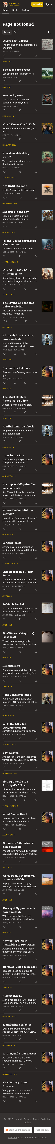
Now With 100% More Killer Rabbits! (16, 272)
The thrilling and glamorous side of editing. (19, 46)
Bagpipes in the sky (15, 211)
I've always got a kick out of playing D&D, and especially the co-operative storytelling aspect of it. (19, 700)
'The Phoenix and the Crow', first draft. (19, 130)
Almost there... (12, 995)
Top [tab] (15, 32)
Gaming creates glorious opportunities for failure (15, 217)
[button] (6, 10)
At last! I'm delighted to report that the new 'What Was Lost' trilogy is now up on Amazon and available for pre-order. (19, 950)
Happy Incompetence (16, 695)
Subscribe (37, 4)
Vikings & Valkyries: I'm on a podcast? (19, 486)
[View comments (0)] (15, 288)
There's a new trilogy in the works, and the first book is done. (20, 642)
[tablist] (10, 32)
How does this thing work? (15, 155)
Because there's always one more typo (19, 374)
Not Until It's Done (14, 186)
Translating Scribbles (16, 1024)
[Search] (49, 32)
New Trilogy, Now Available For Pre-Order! (18, 942)
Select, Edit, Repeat (15, 40)
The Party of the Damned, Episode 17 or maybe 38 (15, 101)
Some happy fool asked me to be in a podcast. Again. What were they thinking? (19, 279)
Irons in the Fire (13, 455)
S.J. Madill (15, 51)
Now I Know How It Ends (19, 124)
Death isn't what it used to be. (18, 248)
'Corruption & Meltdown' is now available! (18, 877)
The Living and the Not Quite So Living (18, 304)
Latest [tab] (7, 32)
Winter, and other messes (19, 1053)
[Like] (4, 55)
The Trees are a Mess (16, 69)
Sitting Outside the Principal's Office (15, 783)
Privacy (27, 1119)
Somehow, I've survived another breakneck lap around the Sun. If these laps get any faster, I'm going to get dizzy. (19, 581)
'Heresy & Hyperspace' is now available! (18, 910)
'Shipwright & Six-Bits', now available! (18, 337)
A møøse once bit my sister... (17, 404)
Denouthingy (11, 666)
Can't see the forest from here (18, 73)
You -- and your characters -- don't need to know (17, 162)
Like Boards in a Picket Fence (17, 573)
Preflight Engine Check (18, 426)
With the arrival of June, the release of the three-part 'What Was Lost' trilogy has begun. (18, 917)
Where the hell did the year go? (17, 512)
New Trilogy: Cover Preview (15, 1084)
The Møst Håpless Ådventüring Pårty (15, 398)
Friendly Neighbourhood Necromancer (19, 242)
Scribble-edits (11, 543)
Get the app (42, 1129)
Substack (12, 1137)
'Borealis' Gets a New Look (19, 966)
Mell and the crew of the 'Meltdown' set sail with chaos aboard (18, 345)
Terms (36, 1119)
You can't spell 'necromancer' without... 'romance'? (17, 312)
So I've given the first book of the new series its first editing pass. (19, 610)
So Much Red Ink (13, 604)
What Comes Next (14, 814)
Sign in (48, 4)
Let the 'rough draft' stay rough (18, 189)
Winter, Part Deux (14, 723)
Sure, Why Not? (12, 95)
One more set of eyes (16, 368)
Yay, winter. (10, 752)
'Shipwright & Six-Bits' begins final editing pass (17, 432)
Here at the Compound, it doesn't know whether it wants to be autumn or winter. (19, 519)
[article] (27, 48)
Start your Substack (19, 1129)
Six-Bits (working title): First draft (18, 635)
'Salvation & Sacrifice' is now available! (18, 844)
